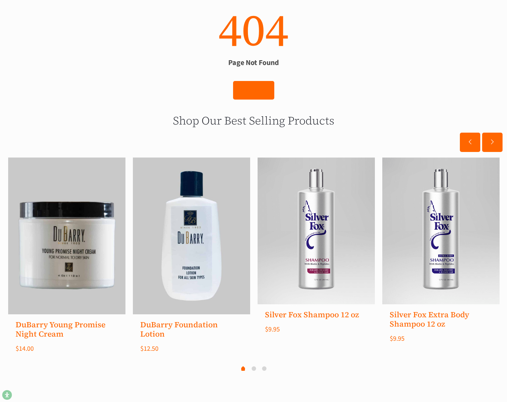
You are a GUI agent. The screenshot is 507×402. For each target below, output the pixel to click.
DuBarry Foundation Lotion (179, 329)
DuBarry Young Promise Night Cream (60, 329)
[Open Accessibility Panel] (7, 395)
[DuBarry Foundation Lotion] (191, 236)
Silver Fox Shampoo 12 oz (312, 314)
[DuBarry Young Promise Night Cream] (66, 236)
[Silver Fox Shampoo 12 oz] (316, 231)
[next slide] (492, 142)
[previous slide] (470, 142)
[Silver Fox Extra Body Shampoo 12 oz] (441, 231)
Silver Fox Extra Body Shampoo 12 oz (429, 319)
